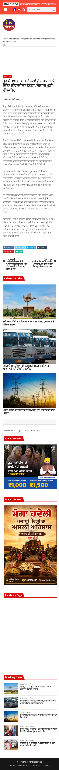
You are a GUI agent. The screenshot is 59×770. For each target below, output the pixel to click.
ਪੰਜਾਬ (33, 684)
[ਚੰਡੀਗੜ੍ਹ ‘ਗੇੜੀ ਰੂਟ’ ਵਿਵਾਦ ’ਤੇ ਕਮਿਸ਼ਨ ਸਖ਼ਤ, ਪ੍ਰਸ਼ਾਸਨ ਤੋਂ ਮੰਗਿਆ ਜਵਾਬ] (29, 302)
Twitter (21, 247)
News (22, 684)
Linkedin (32, 247)
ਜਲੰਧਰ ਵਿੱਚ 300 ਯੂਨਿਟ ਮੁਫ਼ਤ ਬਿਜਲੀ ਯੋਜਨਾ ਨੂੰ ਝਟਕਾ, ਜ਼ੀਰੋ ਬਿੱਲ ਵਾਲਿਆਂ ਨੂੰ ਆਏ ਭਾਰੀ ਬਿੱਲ (38, 730)
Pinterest (9, 251)
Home (5, 39)
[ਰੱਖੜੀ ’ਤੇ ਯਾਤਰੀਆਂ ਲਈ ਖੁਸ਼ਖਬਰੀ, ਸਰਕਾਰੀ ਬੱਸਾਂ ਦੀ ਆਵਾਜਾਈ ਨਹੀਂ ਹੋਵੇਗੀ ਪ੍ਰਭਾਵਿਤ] (29, 346)
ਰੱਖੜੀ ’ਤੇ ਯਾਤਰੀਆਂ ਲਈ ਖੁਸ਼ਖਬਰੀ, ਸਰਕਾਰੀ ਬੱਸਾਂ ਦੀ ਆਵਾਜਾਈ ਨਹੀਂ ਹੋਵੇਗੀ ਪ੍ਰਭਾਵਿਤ (26, 367)
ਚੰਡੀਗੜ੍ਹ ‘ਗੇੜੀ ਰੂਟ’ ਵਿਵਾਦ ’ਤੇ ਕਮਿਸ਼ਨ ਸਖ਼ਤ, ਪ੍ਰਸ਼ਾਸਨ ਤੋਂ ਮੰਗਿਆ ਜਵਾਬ (28, 323)
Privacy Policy (23, 765)
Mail (20, 251)
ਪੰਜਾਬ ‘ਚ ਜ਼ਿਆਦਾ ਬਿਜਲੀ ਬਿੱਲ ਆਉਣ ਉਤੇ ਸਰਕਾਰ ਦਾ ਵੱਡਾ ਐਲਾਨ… (29, 412)
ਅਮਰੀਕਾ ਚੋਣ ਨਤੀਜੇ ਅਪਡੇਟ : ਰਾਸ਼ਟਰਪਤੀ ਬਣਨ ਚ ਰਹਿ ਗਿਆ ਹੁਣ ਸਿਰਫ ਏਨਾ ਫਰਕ (42, 263)
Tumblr (43, 247)
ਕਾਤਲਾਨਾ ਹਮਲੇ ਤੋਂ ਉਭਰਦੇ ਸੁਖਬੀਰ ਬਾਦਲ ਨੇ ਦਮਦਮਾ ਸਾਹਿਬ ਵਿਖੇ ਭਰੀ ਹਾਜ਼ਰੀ (37, 744)
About (13, 765)
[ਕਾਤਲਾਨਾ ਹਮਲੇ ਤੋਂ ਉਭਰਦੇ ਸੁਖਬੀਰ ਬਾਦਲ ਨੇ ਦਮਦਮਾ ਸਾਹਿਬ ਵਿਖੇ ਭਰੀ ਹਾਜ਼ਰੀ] (11, 745)
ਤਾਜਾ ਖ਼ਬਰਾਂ (12, 39)
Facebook (9, 247)
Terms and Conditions (41, 765)
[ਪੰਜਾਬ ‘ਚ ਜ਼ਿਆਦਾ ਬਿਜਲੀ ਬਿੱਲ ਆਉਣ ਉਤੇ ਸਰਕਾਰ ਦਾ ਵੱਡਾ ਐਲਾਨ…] (29, 390)
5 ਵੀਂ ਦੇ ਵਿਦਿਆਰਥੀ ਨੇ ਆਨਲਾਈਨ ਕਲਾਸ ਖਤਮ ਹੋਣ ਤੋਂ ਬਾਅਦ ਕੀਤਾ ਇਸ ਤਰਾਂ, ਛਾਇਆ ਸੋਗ (16, 264)
